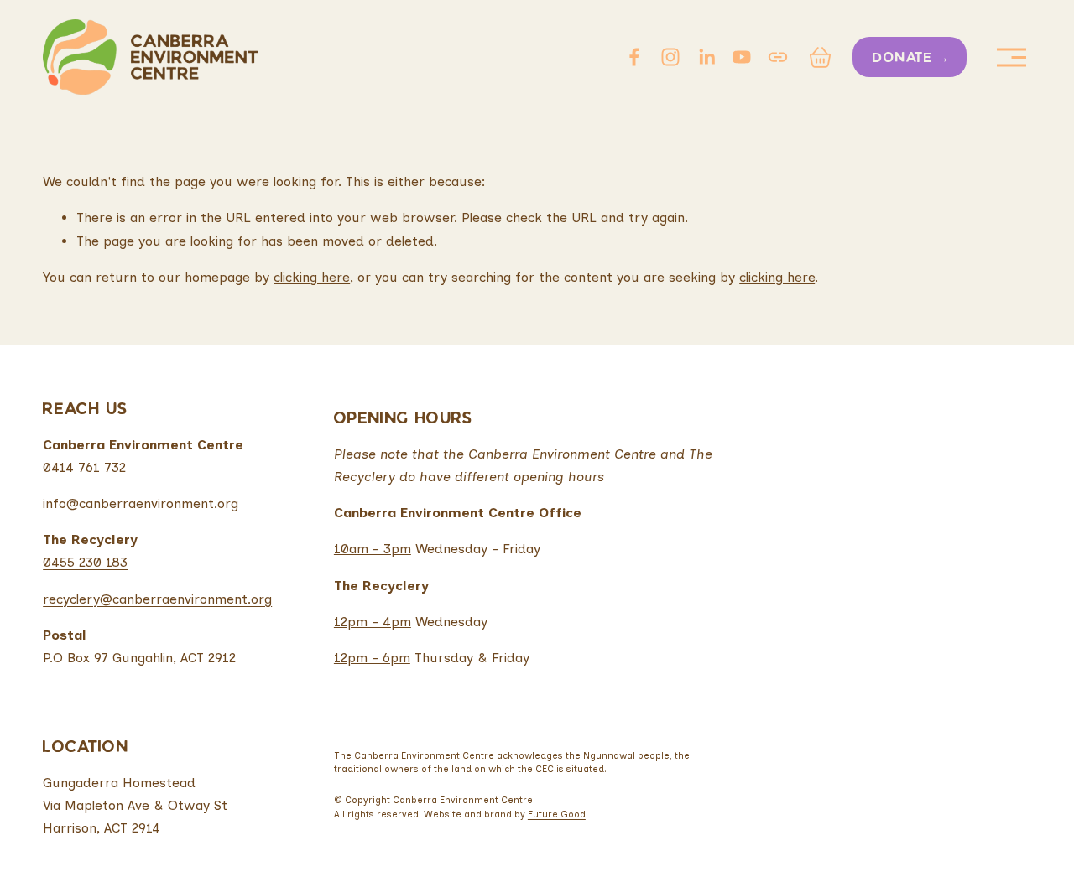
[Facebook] (634, 57)
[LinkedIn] (706, 57)
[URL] (778, 57)
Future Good (557, 814)
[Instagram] (670, 57)
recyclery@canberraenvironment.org (157, 599)
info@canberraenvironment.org (140, 503)
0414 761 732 (84, 467)
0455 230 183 (85, 562)
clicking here (312, 277)
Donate (903, 58)
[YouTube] (742, 57)
